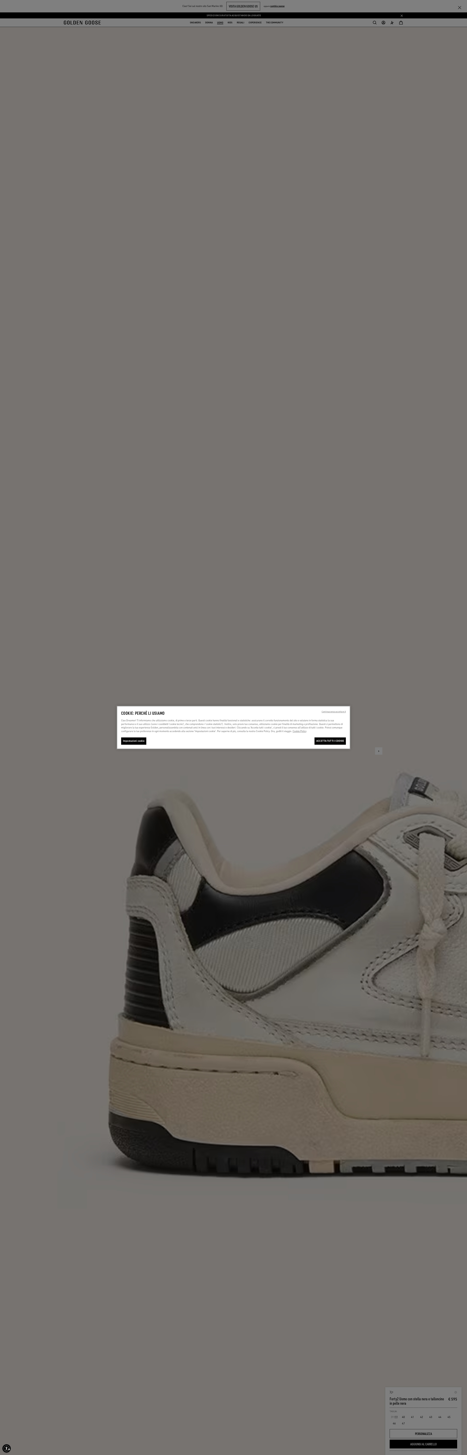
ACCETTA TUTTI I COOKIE (330, 741)
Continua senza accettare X (334, 712)
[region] (233, 727)
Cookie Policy (299, 731)
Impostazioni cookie (133, 741)
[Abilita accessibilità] (6, 1448)
